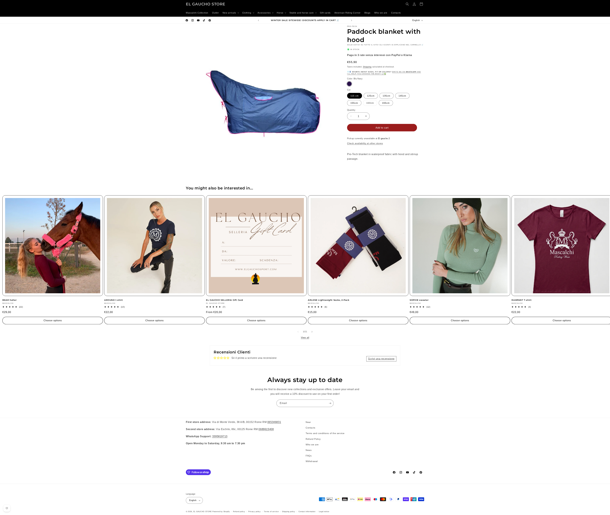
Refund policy (239, 511)
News (309, 450)
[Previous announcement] (258, 20)
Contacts (310, 427)
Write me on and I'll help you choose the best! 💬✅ (384, 72)
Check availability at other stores (365, 143)
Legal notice (324, 511)
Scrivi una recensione (381, 358)
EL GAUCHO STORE (202, 511)
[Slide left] (298, 331)
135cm (386, 95)
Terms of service (271, 511)
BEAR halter (9, 300)
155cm (354, 102)
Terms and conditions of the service (325, 433)
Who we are (312, 444)
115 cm (354, 95)
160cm (371, 103)
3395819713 (219, 436)
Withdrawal (312, 461)
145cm (402, 95)
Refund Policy (313, 439)
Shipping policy (288, 511)
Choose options (53, 320)
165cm (386, 102)
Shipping (367, 67)
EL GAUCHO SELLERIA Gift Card (224, 300)
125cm (371, 95)
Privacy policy (254, 511)
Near (308, 422)
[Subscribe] (329, 403)
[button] (230, 12)
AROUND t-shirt (113, 300)
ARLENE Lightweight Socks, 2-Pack (328, 300)
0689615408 (266, 429)
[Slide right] (311, 331)
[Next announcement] (351, 20)
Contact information (306, 511)
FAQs (309, 455)
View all (305, 337)
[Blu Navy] (349, 83)
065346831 (274, 422)
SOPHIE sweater (419, 300)
